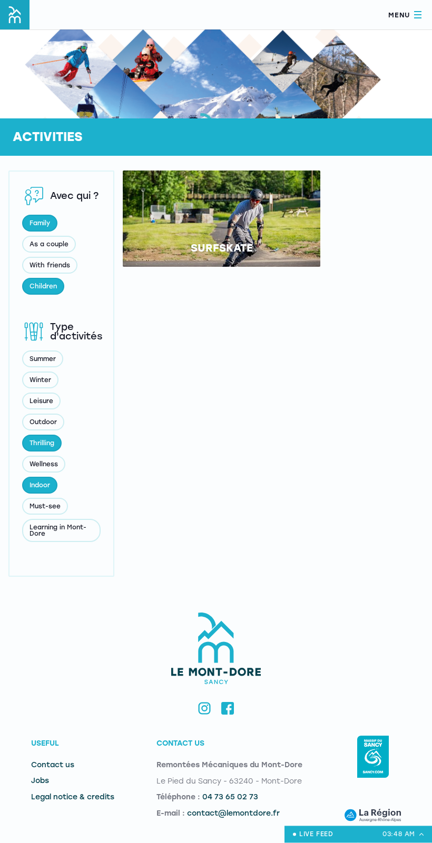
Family (40, 223)
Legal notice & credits (72, 796)
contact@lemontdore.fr (233, 813)
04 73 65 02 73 (230, 796)
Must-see (45, 506)
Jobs (40, 780)
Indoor (40, 485)
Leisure (41, 401)
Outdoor (43, 422)
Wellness (44, 464)
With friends (50, 265)
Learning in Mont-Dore (58, 530)
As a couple (49, 244)
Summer (43, 359)
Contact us (52, 764)
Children (43, 286)
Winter (40, 380)
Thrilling (42, 443)
